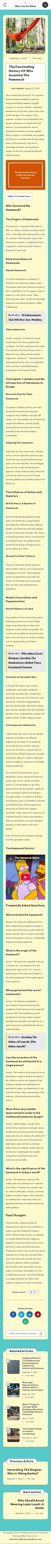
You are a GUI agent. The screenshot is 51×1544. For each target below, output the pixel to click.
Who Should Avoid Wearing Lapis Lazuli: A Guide (27, 1504)
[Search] (45, 5)
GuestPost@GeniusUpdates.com (25, 1539)
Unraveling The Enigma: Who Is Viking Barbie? (24, 1471)
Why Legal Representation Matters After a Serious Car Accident (32, 1386)
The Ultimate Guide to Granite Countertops (32, 1431)
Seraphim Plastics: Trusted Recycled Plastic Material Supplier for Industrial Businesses (33, 1363)
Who (35, 1292)
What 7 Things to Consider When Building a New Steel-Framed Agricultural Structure (33, 1409)
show (28, 196)
